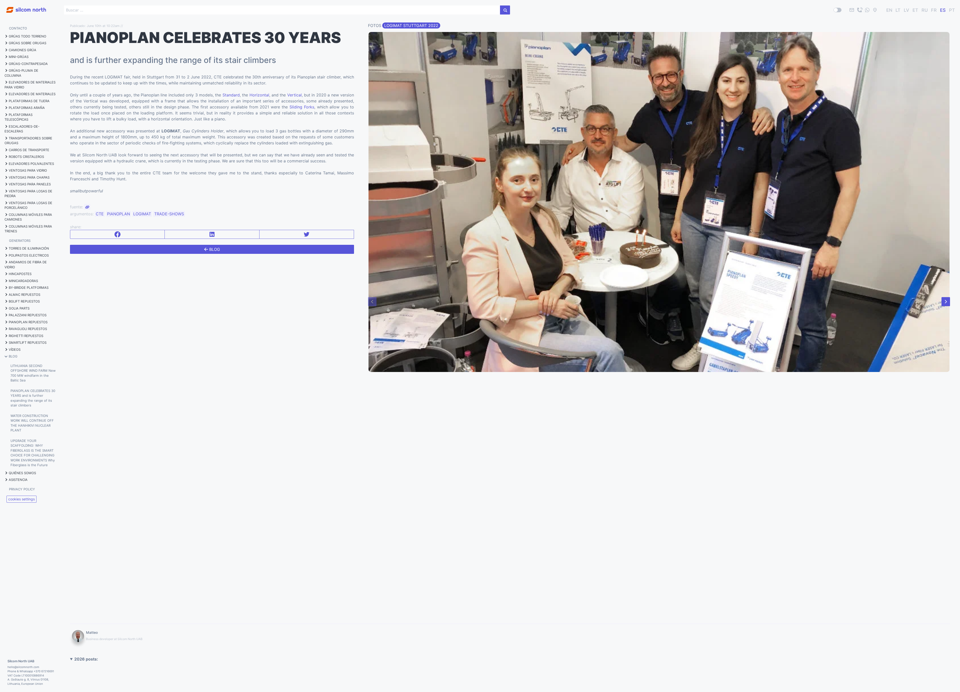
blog (13, 356)
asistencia (18, 480)
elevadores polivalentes (31, 164)
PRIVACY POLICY (22, 489)
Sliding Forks (302, 106)
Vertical (294, 94)
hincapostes (20, 274)
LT (898, 10)
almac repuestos (24, 295)
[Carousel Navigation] (659, 301)
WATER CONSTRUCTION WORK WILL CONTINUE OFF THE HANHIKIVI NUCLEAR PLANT (32, 423)
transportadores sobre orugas (28, 140)
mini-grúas (18, 57)
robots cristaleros (26, 157)
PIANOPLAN (118, 213)
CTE (100, 213)
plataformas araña (27, 108)
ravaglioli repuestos (28, 329)
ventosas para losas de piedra (28, 193)
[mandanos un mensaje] (867, 10)
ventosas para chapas (29, 177)
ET (915, 10)
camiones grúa (22, 50)
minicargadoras (23, 281)
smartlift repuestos (27, 343)
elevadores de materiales (32, 94)
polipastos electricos (29, 255)
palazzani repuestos (27, 315)
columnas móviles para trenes (28, 228)
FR (934, 10)
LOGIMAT (142, 213)
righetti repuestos (26, 336)
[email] (851, 10)
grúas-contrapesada (28, 64)
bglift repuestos (24, 301)
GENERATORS (19, 241)
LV (906, 10)
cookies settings (21, 499)
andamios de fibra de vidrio (25, 264)
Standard (231, 94)
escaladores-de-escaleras (22, 128)
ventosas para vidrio (28, 170)
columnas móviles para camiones (28, 217)
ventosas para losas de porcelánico (28, 205)
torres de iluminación (29, 248)
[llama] (859, 10)
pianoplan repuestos (28, 322)
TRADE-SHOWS (169, 213)
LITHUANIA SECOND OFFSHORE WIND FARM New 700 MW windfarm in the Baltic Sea (33, 373)
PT (952, 10)
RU (925, 10)
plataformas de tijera (29, 101)
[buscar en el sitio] (505, 9)
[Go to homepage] (23, 7)
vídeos (14, 349)
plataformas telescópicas (18, 117)
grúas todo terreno (27, 36)
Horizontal (259, 94)
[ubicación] (875, 10)
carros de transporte (29, 150)
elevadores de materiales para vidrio (30, 84)
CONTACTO (18, 28)
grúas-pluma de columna (21, 72)
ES (943, 10)
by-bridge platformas (28, 288)
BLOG (214, 249)
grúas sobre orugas (27, 43)
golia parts (19, 308)
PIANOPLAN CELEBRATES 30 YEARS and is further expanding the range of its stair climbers (32, 398)
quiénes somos (22, 473)
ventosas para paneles (30, 184)
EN (889, 10)
